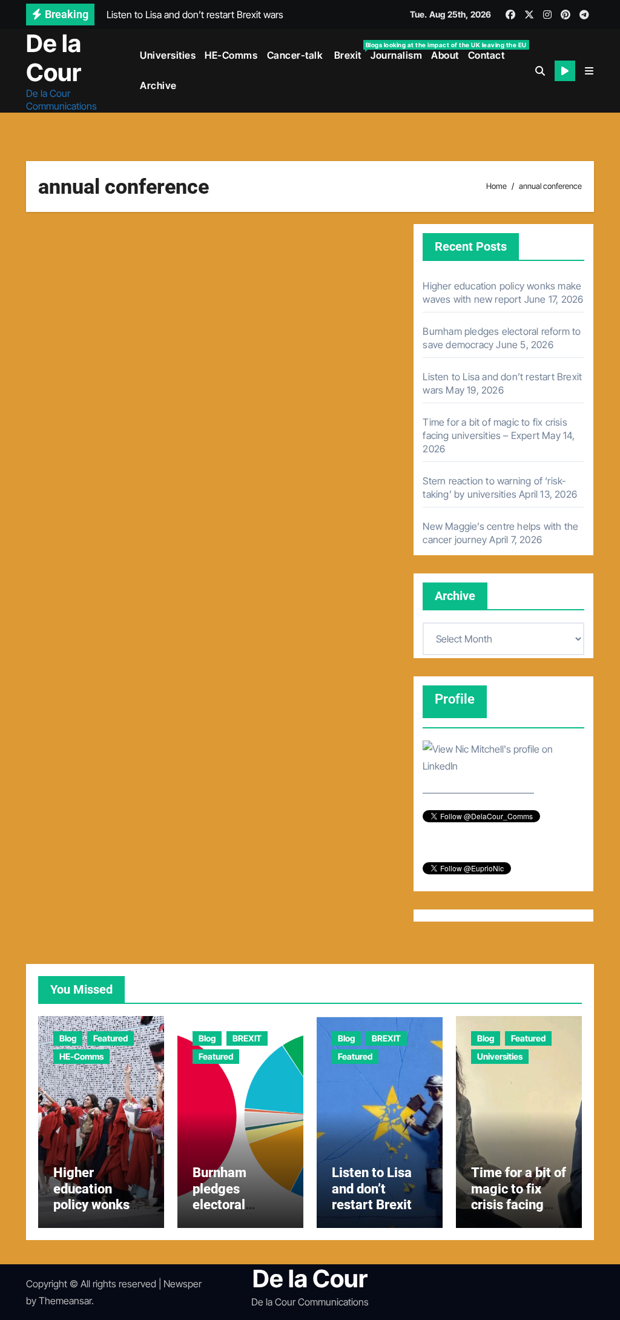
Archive (158, 85)
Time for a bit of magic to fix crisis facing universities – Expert (518, 1204)
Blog (67, 1038)
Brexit (349, 51)
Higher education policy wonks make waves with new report (99, 1204)
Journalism (396, 55)
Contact (486, 55)
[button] (589, 70)
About (445, 55)
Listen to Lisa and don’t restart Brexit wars (372, 1196)
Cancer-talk (295, 55)
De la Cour (53, 57)
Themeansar (65, 1301)
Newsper (182, 1284)
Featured (110, 1038)
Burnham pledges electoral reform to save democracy (236, 1204)
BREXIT (247, 1038)
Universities (168, 55)
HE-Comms (231, 55)
